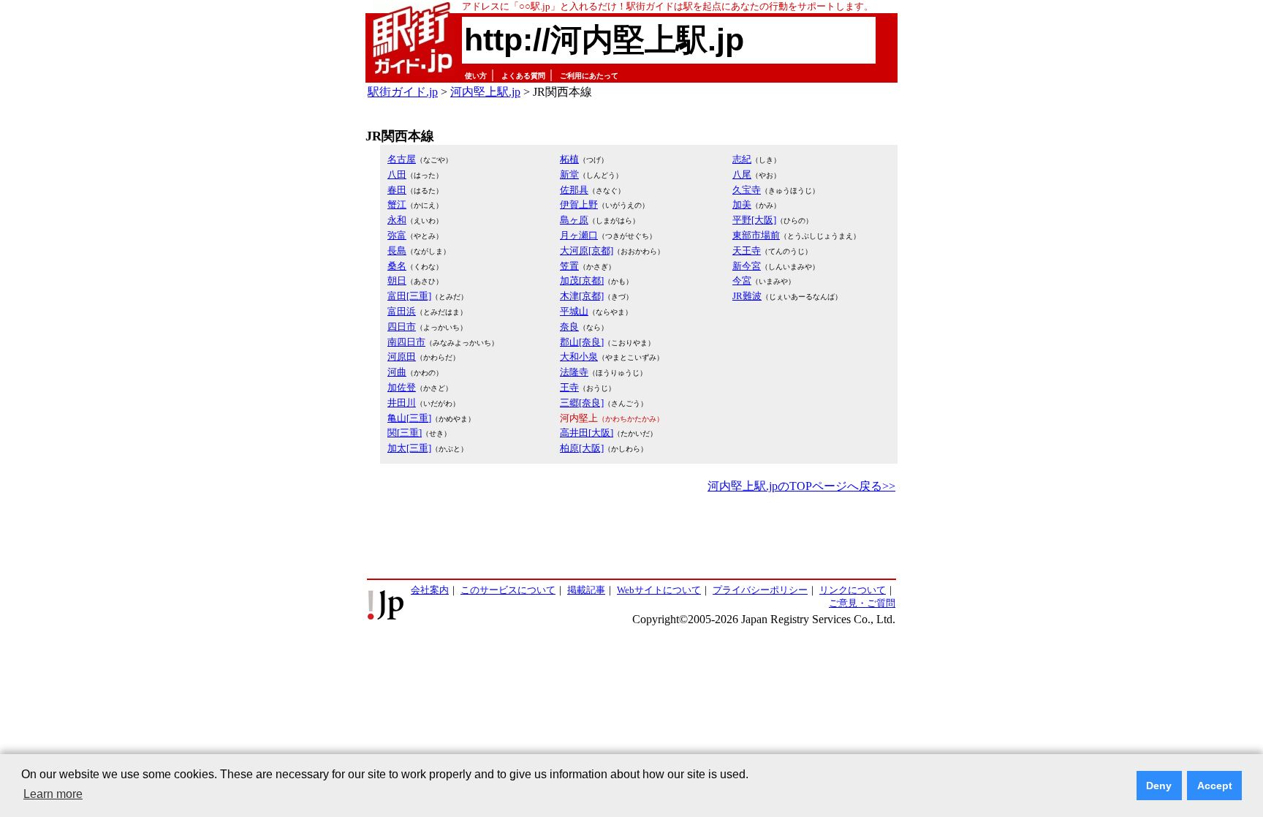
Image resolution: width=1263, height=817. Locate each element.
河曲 (396, 371)
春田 (396, 189)
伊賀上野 (579, 204)
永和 (396, 219)
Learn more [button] (53, 794)
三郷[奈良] (582, 402)
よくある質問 (523, 76)
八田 (396, 174)
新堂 (569, 174)
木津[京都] (582, 295)
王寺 (569, 387)
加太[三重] (409, 448)
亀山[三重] (409, 418)
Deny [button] (1159, 785)
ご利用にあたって (589, 76)
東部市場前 (756, 235)
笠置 (569, 265)
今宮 (741, 280)
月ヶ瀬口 (579, 235)
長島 (396, 250)
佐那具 (574, 189)
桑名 (396, 265)
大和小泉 (579, 356)
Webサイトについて (659, 589)
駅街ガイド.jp (403, 92)
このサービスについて (507, 589)
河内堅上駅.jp (485, 92)
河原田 (401, 356)
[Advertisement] (631, 537)
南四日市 (406, 341)
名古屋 (401, 159)
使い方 (476, 76)
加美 (741, 204)
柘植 (569, 159)
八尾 (741, 174)
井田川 (401, 402)
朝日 (396, 280)
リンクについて (852, 589)
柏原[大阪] (582, 448)
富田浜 (401, 311)
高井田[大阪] (586, 432)
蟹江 (396, 204)
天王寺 (746, 250)
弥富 (396, 235)
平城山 (574, 311)
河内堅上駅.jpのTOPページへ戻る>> (801, 486)
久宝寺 (746, 189)
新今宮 (746, 265)
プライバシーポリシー (760, 589)
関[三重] (404, 432)
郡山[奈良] (582, 341)
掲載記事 (586, 589)
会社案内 (430, 589)
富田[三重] (409, 295)
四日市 (401, 326)
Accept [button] (1214, 785)
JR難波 (747, 295)
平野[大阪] (754, 219)
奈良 (569, 326)
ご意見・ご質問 (862, 603)
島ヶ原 (574, 219)
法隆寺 (574, 371)
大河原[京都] (586, 250)
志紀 (741, 159)
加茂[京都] (582, 280)
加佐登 (401, 387)
